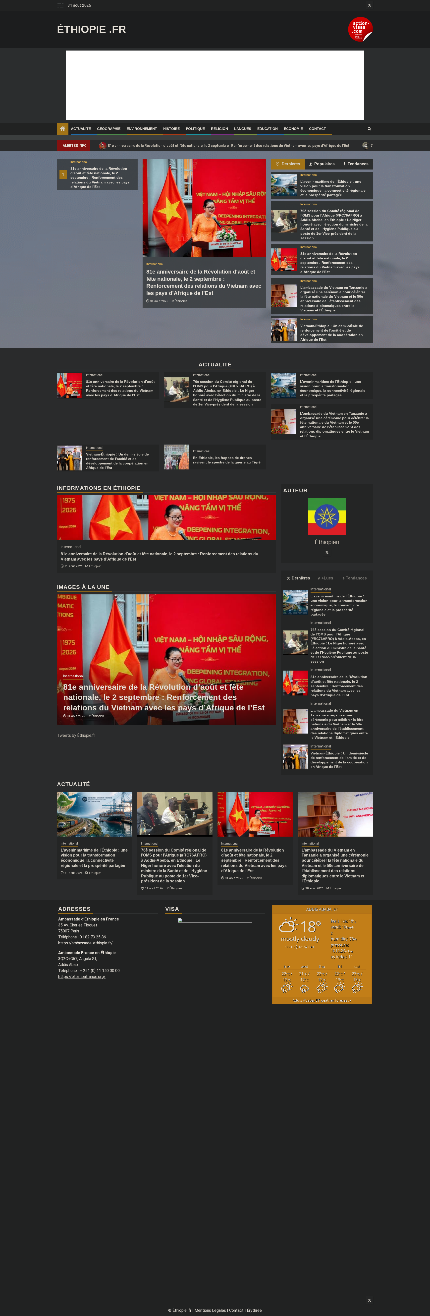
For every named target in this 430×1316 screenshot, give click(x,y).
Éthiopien (181, 301)
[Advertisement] (215, 85)
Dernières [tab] (290, 164)
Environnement (142, 129)
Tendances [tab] (358, 164)
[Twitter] (327, 552)
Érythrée (254, 1310)
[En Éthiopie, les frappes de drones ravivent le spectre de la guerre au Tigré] (176, 457)
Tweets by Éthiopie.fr (76, 735)
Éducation (267, 129)
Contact (317, 129)
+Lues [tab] (327, 578)
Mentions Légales (210, 1310)
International (79, 162)
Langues (242, 129)
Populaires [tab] (324, 164)
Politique (195, 129)
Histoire (171, 129)
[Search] (369, 129)
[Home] (62, 129)
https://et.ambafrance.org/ (82, 976)
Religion (219, 129)
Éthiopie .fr (91, 29)
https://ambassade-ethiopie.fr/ (85, 943)
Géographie (108, 129)
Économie (293, 129)
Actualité (81, 129)
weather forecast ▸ (322, 1000)
